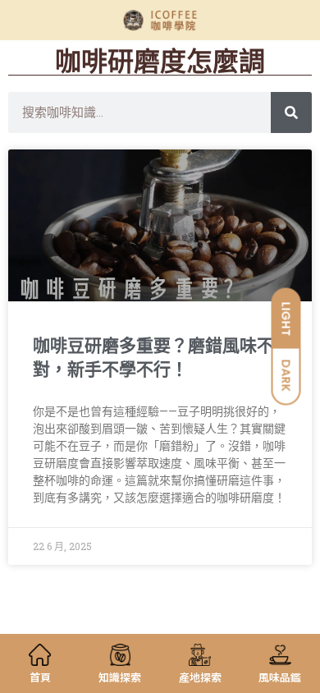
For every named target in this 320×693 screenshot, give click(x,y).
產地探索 (200, 677)
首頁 (40, 677)
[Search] (291, 112)
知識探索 (119, 677)
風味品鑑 (279, 677)
